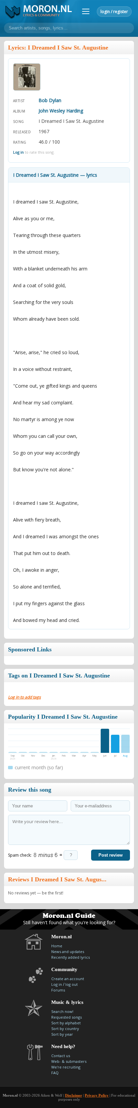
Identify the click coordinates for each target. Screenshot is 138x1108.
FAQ (55, 1072)
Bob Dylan (50, 100)
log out (71, 984)
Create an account (67, 978)
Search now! (62, 1011)
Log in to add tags (24, 697)
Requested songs (66, 1017)
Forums (58, 990)
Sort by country (65, 1028)
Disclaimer (73, 1095)
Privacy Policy (97, 1095)
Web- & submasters (68, 1061)
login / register (114, 11)
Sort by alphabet (66, 1022)
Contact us (60, 1055)
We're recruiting (65, 1067)
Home (56, 945)
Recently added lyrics (70, 957)
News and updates (67, 951)
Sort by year (62, 1034)
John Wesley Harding (61, 110)
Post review (110, 855)
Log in (18, 152)
